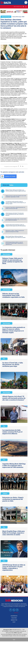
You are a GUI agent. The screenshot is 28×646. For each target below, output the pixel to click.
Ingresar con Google (10, 176)
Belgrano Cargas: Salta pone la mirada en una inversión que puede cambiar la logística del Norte (16, 190)
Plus (4, 358)
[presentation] (2, 52)
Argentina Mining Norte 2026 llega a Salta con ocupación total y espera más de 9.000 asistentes (16, 225)
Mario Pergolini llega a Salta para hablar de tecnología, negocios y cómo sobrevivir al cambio (15, 237)
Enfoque (5, 493)
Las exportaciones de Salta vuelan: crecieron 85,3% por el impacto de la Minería (16, 219)
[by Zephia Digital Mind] (14, 639)
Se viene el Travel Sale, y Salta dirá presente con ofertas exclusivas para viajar (15, 208)
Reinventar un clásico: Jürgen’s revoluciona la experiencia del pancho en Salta (15, 231)
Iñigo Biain (19, 632)
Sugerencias (14, 615)
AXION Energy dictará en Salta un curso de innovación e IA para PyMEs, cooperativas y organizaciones (14, 243)
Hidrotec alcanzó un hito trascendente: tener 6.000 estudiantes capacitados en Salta (16, 196)
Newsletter (14, 620)
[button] (13, 46)
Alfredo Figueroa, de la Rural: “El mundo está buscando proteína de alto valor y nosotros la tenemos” (15, 214)
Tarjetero (14, 617)
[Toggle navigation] (26, 7)
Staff (14, 622)
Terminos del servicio (17, 635)
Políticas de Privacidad (14, 631)
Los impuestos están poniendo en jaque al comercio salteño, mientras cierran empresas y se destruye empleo (16, 202)
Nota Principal (6, 16)
